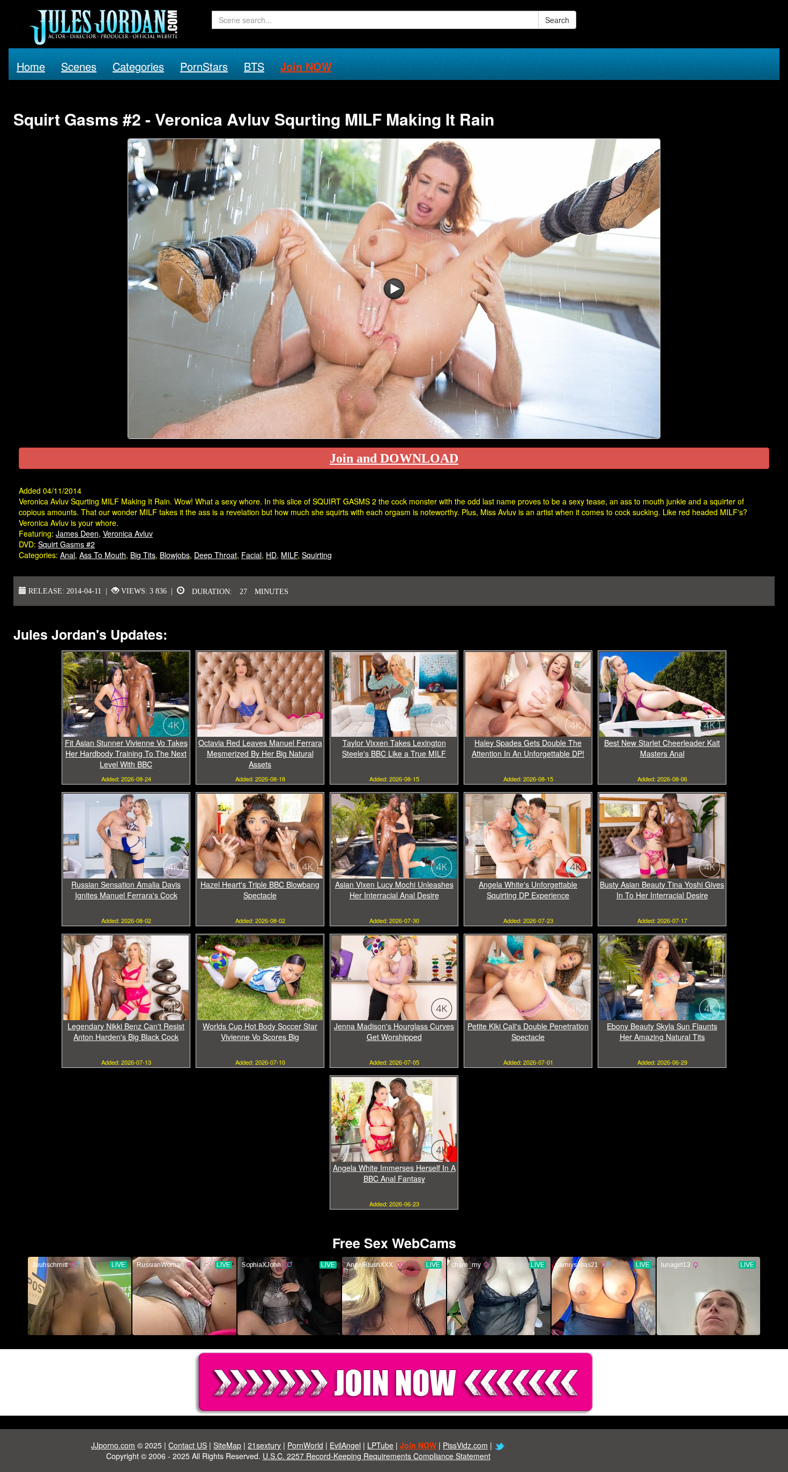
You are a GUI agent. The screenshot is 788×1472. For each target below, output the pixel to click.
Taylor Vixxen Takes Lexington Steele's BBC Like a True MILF (394, 748)
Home (31, 66)
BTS (254, 66)
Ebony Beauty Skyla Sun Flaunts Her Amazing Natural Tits (662, 1031)
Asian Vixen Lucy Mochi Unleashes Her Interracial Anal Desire (394, 889)
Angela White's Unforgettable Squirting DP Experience (528, 889)
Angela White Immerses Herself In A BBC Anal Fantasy (394, 1173)
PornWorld (305, 1445)
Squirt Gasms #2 (66, 544)
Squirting (317, 555)
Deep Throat (215, 555)
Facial (251, 555)
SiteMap (227, 1445)
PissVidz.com (465, 1445)
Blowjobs (175, 555)
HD (271, 555)
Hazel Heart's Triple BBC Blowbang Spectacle (259, 889)
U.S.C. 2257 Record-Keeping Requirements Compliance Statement (376, 1456)
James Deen (77, 533)
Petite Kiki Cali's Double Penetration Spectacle (528, 1031)
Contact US (187, 1445)
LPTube (380, 1445)
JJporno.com (113, 1445)
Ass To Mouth (102, 555)
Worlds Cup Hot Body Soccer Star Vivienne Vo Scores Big (260, 1031)
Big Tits (142, 555)
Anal (67, 555)
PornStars (204, 66)
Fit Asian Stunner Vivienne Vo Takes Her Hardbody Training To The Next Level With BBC (126, 753)
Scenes (78, 66)
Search (557, 19)
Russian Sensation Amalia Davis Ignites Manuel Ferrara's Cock (126, 889)
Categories (138, 66)
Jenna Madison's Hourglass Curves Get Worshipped (394, 1031)
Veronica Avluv (128, 533)
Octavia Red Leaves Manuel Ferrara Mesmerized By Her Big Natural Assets (260, 753)
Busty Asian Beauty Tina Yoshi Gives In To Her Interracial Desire (662, 889)
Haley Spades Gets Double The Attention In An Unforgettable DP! (528, 748)
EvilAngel (345, 1445)
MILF (289, 555)
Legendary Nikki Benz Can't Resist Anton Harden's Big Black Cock (126, 1031)
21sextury (264, 1445)
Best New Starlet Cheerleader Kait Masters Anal (662, 748)
